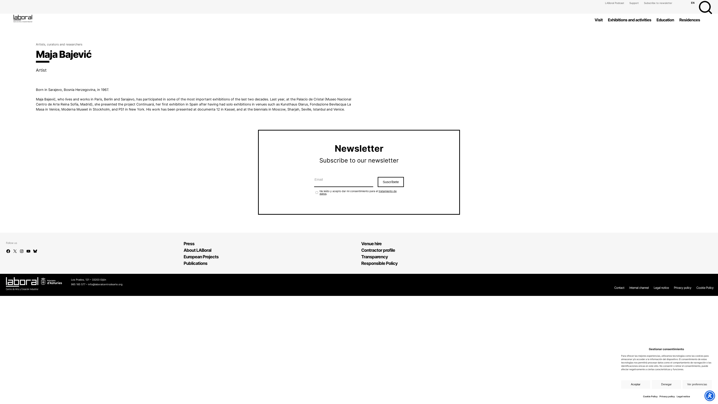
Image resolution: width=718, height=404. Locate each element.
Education (665, 20)
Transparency (374, 256)
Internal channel (639, 288)
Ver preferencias (697, 384)
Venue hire (371, 243)
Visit (599, 20)
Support (634, 2)
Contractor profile (378, 250)
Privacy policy (667, 396)
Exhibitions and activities (629, 20)
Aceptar (635, 384)
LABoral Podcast (614, 2)
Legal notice (683, 396)
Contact (619, 288)
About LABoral (197, 250)
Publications (195, 263)
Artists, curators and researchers (59, 44)
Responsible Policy (379, 263)
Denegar (666, 384)
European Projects (201, 256)
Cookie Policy (650, 396)
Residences (689, 20)
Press (189, 243)
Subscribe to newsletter (658, 2)
